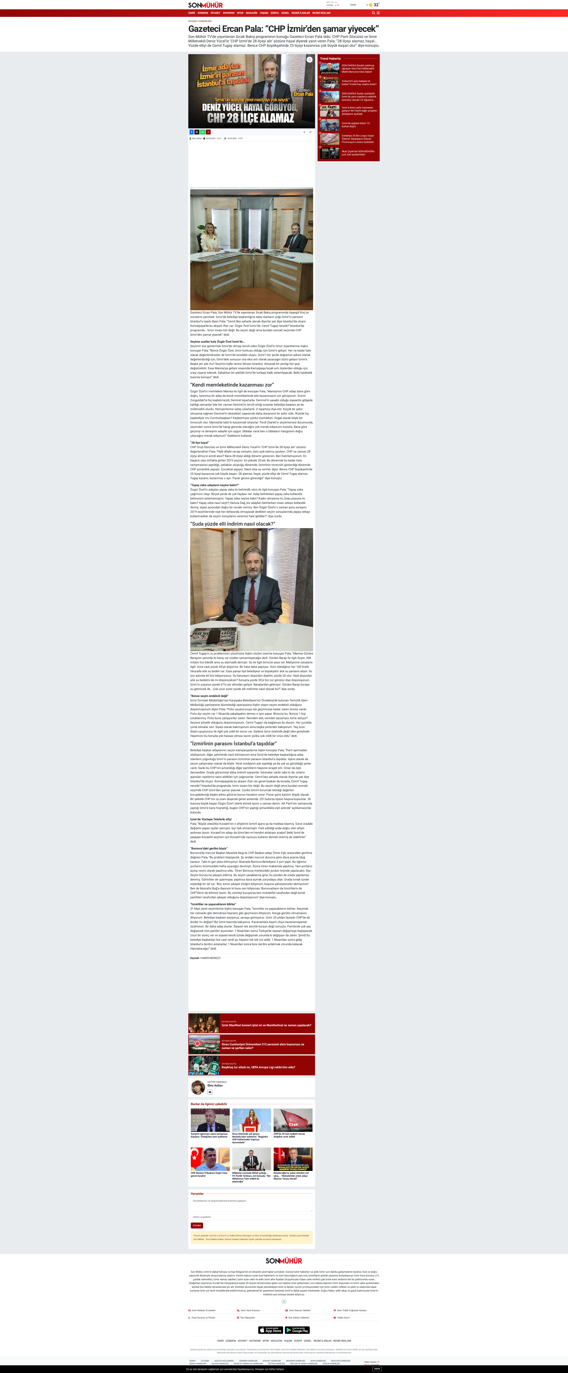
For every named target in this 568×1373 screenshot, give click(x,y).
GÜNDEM (203, 12)
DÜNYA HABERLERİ (197, 1363)
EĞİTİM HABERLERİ (276, 1363)
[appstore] (271, 1329)
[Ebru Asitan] (198, 1087)
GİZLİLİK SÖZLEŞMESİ (224, 1361)
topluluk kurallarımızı (219, 1235)
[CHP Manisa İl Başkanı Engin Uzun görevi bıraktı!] (210, 1159)
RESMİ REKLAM (321, 12)
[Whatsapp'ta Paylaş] (202, 132)
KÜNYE (192, 1361)
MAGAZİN (251, 12)
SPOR (240, 12)
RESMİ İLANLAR (301, 12)
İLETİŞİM (205, 1361)
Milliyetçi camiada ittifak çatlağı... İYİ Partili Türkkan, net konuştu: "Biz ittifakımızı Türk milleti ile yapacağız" (251, 1177)
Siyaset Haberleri (200, 21)
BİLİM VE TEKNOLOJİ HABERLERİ (248, 1363)
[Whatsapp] (284, 1301)
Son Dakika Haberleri (298, 1317)
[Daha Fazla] (208, 132)
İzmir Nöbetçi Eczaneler (204, 1310)
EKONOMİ (228, 12)
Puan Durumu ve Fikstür (203, 1317)
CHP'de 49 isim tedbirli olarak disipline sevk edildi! (289, 1135)
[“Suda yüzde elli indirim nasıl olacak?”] (251, 589)
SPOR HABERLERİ (318, 1361)
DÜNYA (275, 12)
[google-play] (297, 1329)
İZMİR (191, 12)
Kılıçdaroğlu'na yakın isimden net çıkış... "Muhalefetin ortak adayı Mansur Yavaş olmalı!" (291, 1176)
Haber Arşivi (344, 1317)
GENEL (285, 12)
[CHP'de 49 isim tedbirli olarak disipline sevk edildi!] (293, 1119)
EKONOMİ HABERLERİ (295, 1361)
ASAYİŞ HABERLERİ (220, 1363)
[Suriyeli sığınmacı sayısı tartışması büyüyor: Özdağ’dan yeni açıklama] (210, 1119)
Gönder (197, 1225)
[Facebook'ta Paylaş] (191, 132)
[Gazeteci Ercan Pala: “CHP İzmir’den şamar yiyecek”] (251, 91)
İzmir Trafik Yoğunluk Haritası (352, 1310)
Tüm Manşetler (247, 1317)
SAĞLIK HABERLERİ (331, 1363)
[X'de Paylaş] (196, 132)
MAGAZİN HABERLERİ (340, 1361)
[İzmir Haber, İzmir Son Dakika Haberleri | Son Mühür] (205, 5)
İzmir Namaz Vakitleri (300, 1310)
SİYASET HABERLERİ (272, 1361)
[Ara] (374, 13)
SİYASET (216, 12)
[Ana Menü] (378, 13)
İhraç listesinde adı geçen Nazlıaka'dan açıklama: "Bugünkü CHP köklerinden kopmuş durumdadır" (250, 1138)
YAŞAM (264, 12)
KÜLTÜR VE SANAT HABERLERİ (303, 1363)
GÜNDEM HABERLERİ (248, 1361)
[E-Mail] (210, 1092)
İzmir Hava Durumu (250, 1310)
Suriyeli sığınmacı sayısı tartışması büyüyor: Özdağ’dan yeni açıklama (209, 1135)
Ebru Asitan (197, 138)
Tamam (377, 1369)
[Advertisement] (251, 164)
